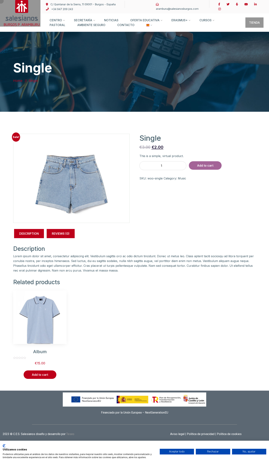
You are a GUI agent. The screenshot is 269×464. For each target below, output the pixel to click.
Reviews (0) (61, 233)
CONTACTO (125, 25)
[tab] (29, 234)
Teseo (70, 434)
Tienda (254, 22)
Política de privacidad (200, 434)
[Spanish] (148, 28)
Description (29, 233)
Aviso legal (177, 434)
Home (18, 81)
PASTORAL (57, 25)
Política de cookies (229, 434)
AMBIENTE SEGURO (91, 25)
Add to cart (205, 165)
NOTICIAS (111, 20)
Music (182, 178)
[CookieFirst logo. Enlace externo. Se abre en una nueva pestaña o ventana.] (4, 445)
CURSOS (205, 20)
